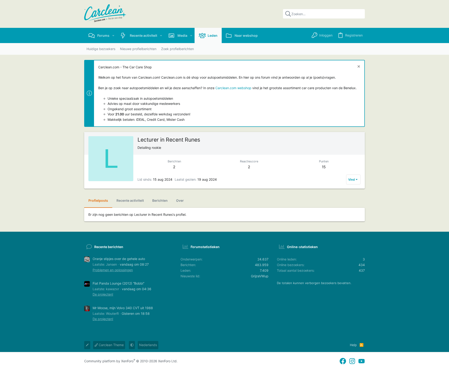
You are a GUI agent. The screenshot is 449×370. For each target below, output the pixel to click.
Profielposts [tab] (98, 200)
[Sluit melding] (358, 67)
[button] (113, 35)
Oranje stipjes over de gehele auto (119, 259)
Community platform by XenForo (130, 361)
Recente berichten (108, 247)
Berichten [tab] (160, 200)
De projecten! (103, 294)
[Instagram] (352, 361)
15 (324, 167)
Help (353, 345)
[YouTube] (361, 361)
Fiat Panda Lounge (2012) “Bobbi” (118, 283)
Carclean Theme (111, 345)
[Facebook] (343, 361)
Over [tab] (180, 200)
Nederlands (148, 345)
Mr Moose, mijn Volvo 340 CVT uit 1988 (123, 308)
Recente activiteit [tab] (130, 200)
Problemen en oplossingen (113, 270)
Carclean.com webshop (233, 88)
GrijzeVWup (259, 276)
